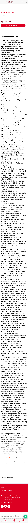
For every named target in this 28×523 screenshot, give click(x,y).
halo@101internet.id (7, 502)
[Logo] (9, 1)
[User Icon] (26, 2)
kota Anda (12, 464)
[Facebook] (2, 506)
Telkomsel (3, 15)
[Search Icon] (22, 2)
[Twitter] (5, 506)
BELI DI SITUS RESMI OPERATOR (13, 25)
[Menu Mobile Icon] (1, 2)
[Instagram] (8, 506)
